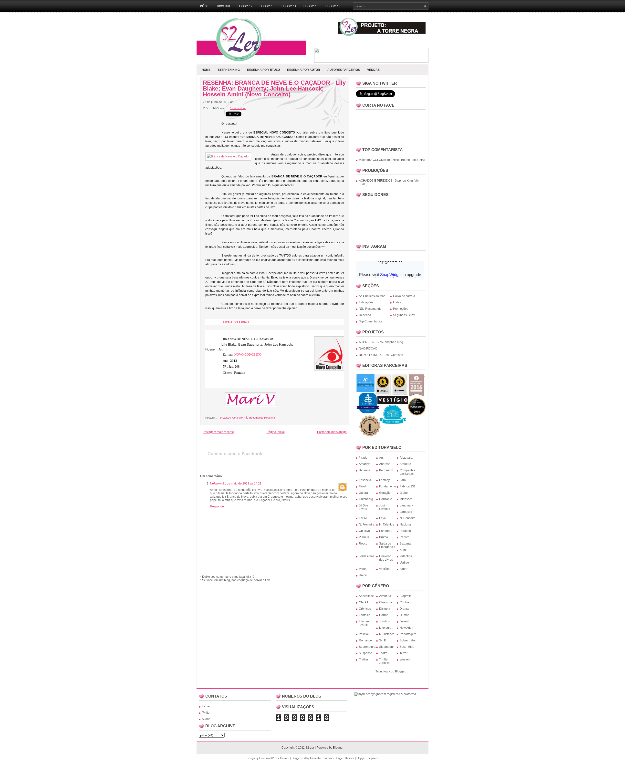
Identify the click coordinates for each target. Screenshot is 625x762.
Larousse (406, 512)
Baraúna (364, 470)
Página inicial (276, 432)
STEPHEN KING (229, 70)
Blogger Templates (367, 758)
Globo (404, 492)
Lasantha (315, 758)
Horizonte (385, 499)
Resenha (269, 417)
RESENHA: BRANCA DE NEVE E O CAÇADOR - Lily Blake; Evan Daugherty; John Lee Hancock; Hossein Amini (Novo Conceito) (274, 88)
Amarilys (364, 464)
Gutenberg (366, 499)
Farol (362, 486)
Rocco (363, 543)
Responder (217, 506)
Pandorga (385, 531)
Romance (365, 640)
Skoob (206, 719)
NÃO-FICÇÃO (368, 348)
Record (404, 537)
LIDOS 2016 (332, 6)
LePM (363, 518)
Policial (364, 634)
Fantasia (223, 417)
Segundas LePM (404, 315)
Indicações (366, 302)
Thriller (363, 659)
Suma (403, 550)
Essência (365, 480)
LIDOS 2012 (245, 6)
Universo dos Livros (386, 558)
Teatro (383, 653)
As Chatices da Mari (372, 296)
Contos (404, 602)
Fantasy (384, 480)
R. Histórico (387, 634)
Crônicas (365, 608)
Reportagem (408, 634)
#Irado (363, 457)
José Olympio (384, 507)
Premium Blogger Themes (338, 758)
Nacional (406, 524)
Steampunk (386, 647)
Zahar (403, 569)
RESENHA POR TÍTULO (263, 70)
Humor (404, 615)
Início (204, 6)
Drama (404, 608)
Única (363, 575)
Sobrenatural (367, 647)
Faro (403, 480)
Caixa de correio (404, 296)
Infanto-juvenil (364, 623)
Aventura (385, 596)
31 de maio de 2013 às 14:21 (242, 483)
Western (405, 659)
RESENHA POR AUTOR (303, 70)
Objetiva (364, 531)
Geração (385, 492)
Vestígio (384, 569)
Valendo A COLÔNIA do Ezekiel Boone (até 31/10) (392, 160)
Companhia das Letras (407, 472)
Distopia (384, 608)
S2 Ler (309, 747)
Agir (382, 457)
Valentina (406, 556)
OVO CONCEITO (247, 354)
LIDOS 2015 (310, 6)
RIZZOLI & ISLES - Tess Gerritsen (381, 355)
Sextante (405, 543)
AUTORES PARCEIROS (343, 70)
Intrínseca (406, 499)
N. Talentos (386, 524)
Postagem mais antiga (332, 432)
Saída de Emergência (387, 545)
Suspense (365, 653)
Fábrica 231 (408, 486)
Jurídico (384, 621)
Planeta (364, 537)
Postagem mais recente (218, 432)
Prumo (383, 537)
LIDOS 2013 (267, 6)
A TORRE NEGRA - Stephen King (381, 342)
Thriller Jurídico (384, 661)
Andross (384, 464)
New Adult (406, 627)
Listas (397, 302)
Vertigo (404, 562)
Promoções (400, 308)
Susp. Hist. (407, 647)
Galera (363, 492)
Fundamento (387, 486)
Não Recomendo (253, 417)
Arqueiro (405, 464)
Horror (383, 615)
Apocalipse (366, 596)
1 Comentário (238, 108)
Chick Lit (364, 602)
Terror (403, 653)
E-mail (206, 706)
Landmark (406, 505)
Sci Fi (382, 640)
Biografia (406, 596)
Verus (362, 569)
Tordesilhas (366, 556)
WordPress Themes (278, 758)
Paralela (405, 531)
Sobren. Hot (408, 640)
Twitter (206, 712)
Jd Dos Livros (363, 507)
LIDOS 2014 (288, 6)
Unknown (216, 483)
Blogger (400, 671)
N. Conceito (236, 417)
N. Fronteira (367, 524)
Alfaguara (406, 457)
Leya (382, 518)
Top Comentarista (370, 321)
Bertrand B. (386, 470)
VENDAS (373, 70)
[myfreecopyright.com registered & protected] (385, 694)
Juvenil (404, 621)
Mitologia (385, 627)
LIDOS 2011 (223, 6)
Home (206, 70)
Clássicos (385, 602)
